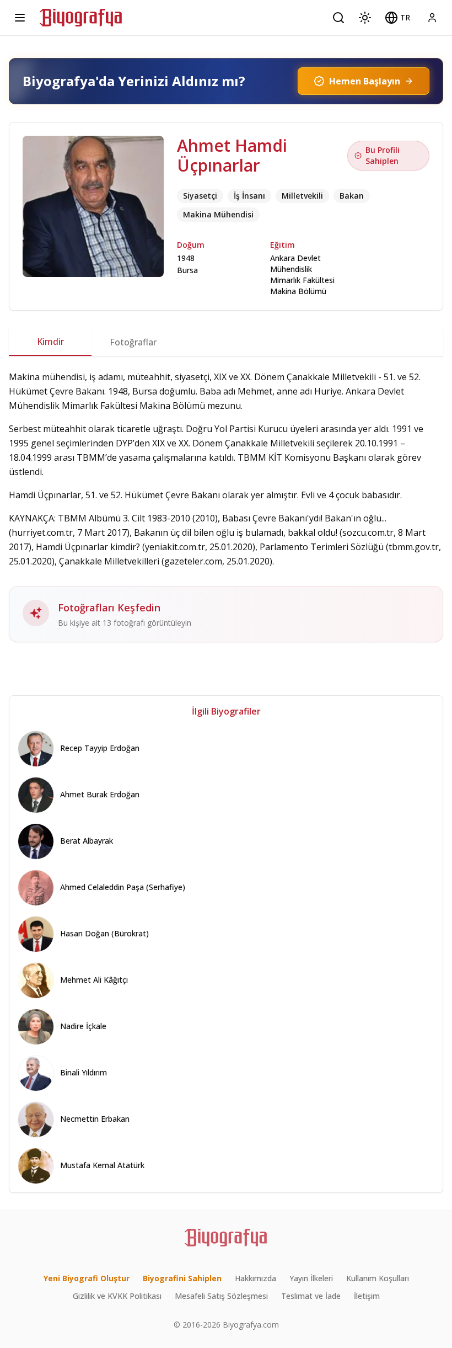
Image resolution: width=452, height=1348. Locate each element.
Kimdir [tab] (50, 341)
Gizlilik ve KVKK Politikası (117, 1296)
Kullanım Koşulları (377, 1278)
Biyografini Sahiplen (182, 1278)
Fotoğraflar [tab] (133, 342)
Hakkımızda (255, 1278)
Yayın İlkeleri (311, 1278)
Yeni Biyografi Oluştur (87, 1278)
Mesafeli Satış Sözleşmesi (221, 1296)
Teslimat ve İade (311, 1296)
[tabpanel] (226, 506)
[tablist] (226, 342)
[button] (397, 18)
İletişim (367, 1296)
